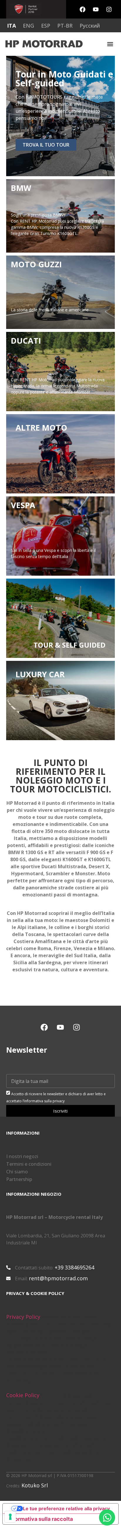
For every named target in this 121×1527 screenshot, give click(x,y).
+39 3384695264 (74, 1267)
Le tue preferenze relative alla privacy (66, 1508)
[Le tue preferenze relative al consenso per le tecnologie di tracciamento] (10, 1516)
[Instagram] (109, 9)
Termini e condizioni (28, 1164)
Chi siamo (17, 1171)
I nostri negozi (22, 1156)
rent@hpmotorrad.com (58, 1278)
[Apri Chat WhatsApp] (107, 1517)
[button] (110, 44)
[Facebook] (82, 9)
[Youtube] (96, 9)
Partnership (19, 1179)
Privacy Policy (23, 1316)
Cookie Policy (22, 1395)
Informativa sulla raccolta (40, 1519)
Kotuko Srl (34, 1485)
